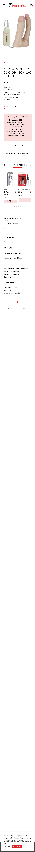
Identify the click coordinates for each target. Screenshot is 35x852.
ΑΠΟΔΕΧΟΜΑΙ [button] (17, 846)
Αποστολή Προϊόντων (11, 245)
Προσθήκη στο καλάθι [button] (10, 201)
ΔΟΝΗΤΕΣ (21, 132)
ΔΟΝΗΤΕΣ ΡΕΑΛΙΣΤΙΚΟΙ (16, 134)
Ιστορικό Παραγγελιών (12, 293)
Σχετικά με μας (9, 242)
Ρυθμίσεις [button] (7, 846)
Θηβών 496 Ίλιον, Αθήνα (12, 218)
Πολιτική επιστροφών (12, 274)
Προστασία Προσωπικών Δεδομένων (17, 268)
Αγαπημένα (8, 290)
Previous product (26, 63)
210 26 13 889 (8, 221)
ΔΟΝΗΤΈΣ (21, 122)
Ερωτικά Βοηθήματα (16, 124)
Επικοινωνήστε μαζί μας (13, 258)
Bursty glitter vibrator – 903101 (9, 193)
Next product (29, 63)
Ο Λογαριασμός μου (11, 287)
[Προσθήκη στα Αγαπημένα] (15, 192)
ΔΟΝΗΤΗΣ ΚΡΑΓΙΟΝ (21, 192)
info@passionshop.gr (11, 223)
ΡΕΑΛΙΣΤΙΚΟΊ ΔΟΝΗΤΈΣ (17, 126)
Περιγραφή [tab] (17, 146)
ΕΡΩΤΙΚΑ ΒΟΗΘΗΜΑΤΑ (16, 136)
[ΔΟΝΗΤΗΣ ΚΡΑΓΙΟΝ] (24, 179)
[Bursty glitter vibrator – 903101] (10, 179)
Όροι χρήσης (8, 277)
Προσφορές (8, 248)
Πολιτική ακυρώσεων (11, 271)
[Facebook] (18, 302)
